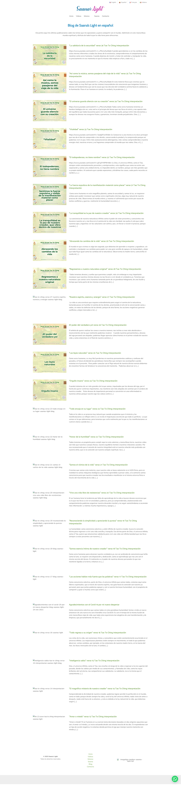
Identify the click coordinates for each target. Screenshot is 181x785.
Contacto (90, 767)
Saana (90, 761)
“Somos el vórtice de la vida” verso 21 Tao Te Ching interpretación (98, 465)
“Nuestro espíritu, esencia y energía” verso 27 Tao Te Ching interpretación (102, 297)
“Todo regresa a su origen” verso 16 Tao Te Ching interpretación (97, 632)
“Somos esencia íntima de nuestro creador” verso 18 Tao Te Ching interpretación (105, 549)
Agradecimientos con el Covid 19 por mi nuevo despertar (94, 604)
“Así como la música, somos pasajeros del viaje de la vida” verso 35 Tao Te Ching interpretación (105, 75)
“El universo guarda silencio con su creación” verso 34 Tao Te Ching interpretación (105, 101)
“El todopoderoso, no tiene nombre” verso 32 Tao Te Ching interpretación (102, 157)
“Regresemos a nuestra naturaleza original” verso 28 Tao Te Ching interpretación (105, 269)
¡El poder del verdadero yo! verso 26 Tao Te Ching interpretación (98, 325)
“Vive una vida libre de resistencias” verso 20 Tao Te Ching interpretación (101, 493)
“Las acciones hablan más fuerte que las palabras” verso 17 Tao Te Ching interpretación (108, 576)
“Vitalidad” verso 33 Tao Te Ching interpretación (90, 129)
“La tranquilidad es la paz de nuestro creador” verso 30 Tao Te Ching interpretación (106, 213)
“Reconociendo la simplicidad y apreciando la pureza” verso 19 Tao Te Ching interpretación (103, 522)
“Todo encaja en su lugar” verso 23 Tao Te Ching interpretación (97, 409)
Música (90, 759)
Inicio (90, 754)
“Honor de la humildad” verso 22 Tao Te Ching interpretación (96, 437)
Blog (90, 764)
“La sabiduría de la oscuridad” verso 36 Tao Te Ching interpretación (99, 45)
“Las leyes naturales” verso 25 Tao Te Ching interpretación (95, 353)
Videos (90, 756)
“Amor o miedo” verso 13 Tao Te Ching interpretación (93, 716)
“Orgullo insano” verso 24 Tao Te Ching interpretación (93, 381)
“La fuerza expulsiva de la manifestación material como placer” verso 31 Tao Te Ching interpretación (107, 187)
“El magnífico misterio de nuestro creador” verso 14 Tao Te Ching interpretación (104, 688)
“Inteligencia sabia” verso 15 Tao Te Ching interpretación (94, 660)
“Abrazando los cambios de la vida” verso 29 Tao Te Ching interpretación (101, 241)
